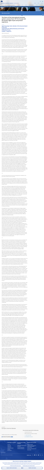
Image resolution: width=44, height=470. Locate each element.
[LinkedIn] (35, 455)
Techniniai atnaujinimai (20, 447)
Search (40, 1)
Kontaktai (9, 449)
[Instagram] (37, 455)
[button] (41, 1)
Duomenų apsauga (30, 444)
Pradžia (2, 6)
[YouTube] (38, 455)
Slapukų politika (29, 447)
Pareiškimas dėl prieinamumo (31, 448)
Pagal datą (13, 6)
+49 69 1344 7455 (28, 435)
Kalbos (10, 6)
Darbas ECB (9, 445)
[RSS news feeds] (42, 455)
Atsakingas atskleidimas (20, 448)
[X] (33, 455)
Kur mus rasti (9, 450)
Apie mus (9, 444)
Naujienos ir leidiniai (6, 6)
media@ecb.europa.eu (29, 436)
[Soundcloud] (40, 455)
